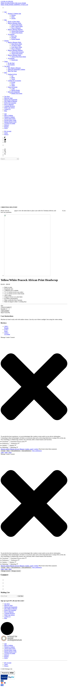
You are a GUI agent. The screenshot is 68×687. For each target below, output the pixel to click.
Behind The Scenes (16, 93)
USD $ (7, 333)
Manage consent (5, 571)
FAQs (6, 128)
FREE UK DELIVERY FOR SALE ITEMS (13, 3)
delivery (11, 210)
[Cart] (5, 154)
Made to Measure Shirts (14, 23)
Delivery (6, 125)
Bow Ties (14, 36)
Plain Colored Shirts (17, 26)
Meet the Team (8, 98)
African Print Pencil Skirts (18, 56)
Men (5, 20)
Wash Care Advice (9, 107)
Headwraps (14, 60)
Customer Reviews (9, 106)
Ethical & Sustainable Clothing (16, 69)
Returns (6, 126)
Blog (5, 72)
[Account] (5, 150)
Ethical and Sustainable (10, 99)
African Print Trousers (17, 31)
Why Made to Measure (14, 68)
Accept (3, 450)
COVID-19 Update (9, 123)
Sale (5, 12)
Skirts (13, 16)
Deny (8, 450)
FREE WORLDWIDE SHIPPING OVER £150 (14, 4)
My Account (7, 131)
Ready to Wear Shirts (14, 21)
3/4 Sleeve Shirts (16, 45)
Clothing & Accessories (14, 80)
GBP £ (6, 327)
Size (2, 305)
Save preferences (26, 450)
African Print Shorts (16, 32)
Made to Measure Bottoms (15, 29)
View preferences (15, 450)
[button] (34, 387)
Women (6, 40)
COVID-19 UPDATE (7, 1)
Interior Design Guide (10, 122)
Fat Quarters (11, 64)
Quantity (3, 309)
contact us (59, 210)
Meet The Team (12, 71)
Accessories (11, 34)
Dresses (13, 15)
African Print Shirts (16, 24)
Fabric (6, 61)
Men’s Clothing (8, 115)
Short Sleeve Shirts (16, 44)
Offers (13, 85)
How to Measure (16, 28)
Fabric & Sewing (12, 87)
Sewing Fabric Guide (10, 120)
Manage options (5, 449)
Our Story (7, 66)
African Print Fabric (9, 118)
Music (13, 77)
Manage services (14, 449)
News (13, 84)
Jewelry (13, 18)
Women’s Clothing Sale (14, 13)
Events (13, 82)
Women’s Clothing (9, 117)
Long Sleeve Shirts (16, 47)
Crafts (13, 88)
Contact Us (7, 109)
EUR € (6, 330)
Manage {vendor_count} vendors (29, 449)
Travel (13, 79)
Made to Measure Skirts (14, 55)
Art (12, 76)
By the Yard (11, 63)
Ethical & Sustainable (14, 92)
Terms (6, 133)
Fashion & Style (12, 74)
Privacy (6, 134)
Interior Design (15, 90)
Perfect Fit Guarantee (10, 103)
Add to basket (5, 311)
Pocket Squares (15, 39)
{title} (2, 452)
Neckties (13, 37)
